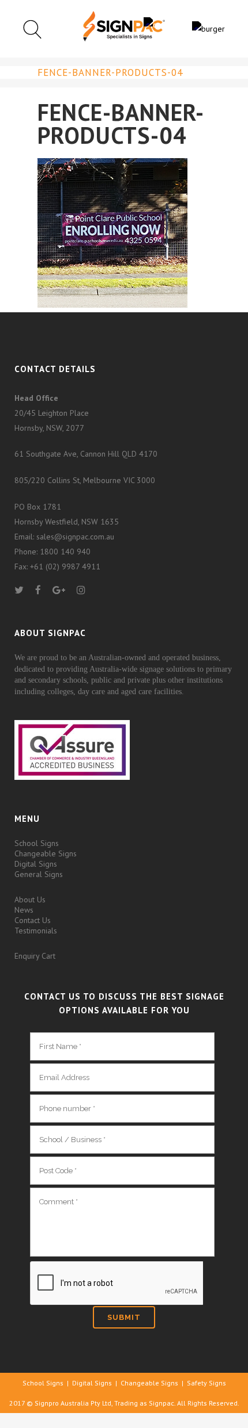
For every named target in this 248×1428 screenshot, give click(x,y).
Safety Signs (206, 1383)
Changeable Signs (45, 853)
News (23, 910)
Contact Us (32, 920)
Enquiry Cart (34, 956)
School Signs (36, 843)
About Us (30, 899)
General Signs (38, 874)
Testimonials (35, 930)
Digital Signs (35, 864)
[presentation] (116, 1283)
